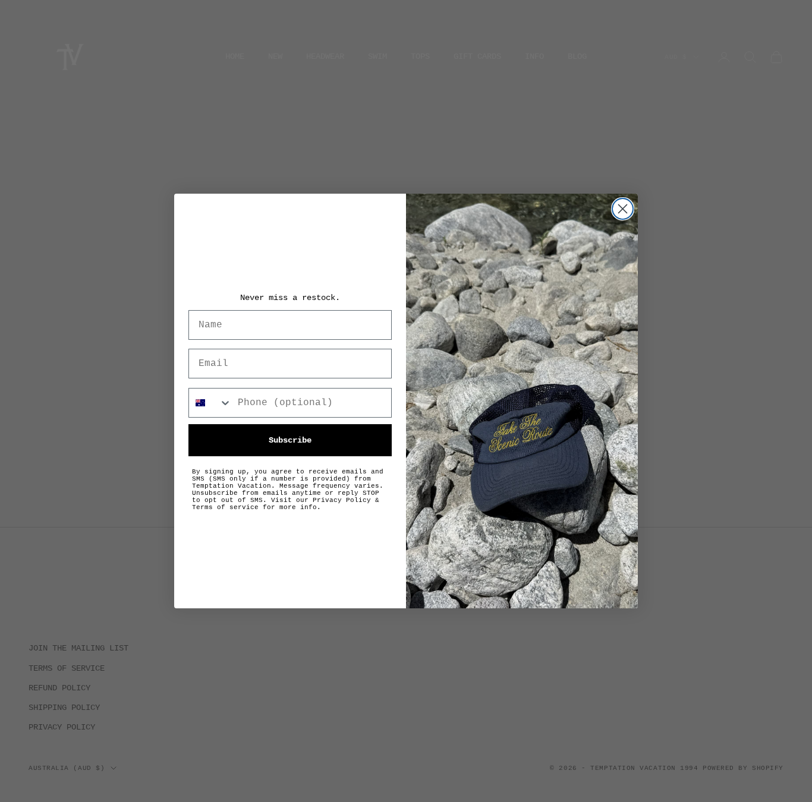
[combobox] (210, 403)
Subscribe (290, 440)
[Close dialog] (622, 208)
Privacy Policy (342, 500)
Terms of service (225, 507)
